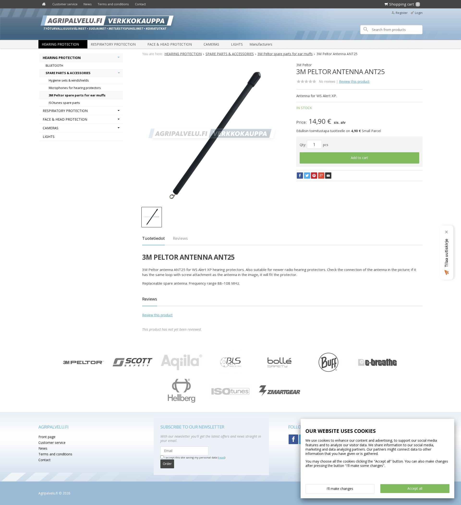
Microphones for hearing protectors (75, 88)
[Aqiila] (181, 369)
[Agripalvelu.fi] (232, 24)
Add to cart (359, 157)
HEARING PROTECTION (60, 44)
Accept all (414, 488)
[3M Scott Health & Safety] (132, 365)
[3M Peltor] (83, 363)
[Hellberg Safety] (181, 401)
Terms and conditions (113, 4)
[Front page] (43, 4)
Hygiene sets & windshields (69, 80)
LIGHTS (237, 44)
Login (419, 13)
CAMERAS (211, 44)
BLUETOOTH (54, 65)
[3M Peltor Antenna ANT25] (212, 136)
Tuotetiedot (153, 238)
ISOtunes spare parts (64, 102)
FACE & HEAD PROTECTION (169, 44)
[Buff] (328, 373)
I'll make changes (340, 488)
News (88, 4)
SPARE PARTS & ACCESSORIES (68, 73)
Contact (140, 4)
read (221, 457)
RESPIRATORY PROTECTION (113, 44)
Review (354, 81)
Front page (46, 437)
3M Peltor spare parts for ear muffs (77, 95)
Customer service (65, 4)
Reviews (180, 238)
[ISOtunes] (230, 396)
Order (167, 463)
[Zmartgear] (279, 395)
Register (402, 13)
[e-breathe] (377, 370)
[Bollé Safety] (279, 373)
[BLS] (230, 373)
